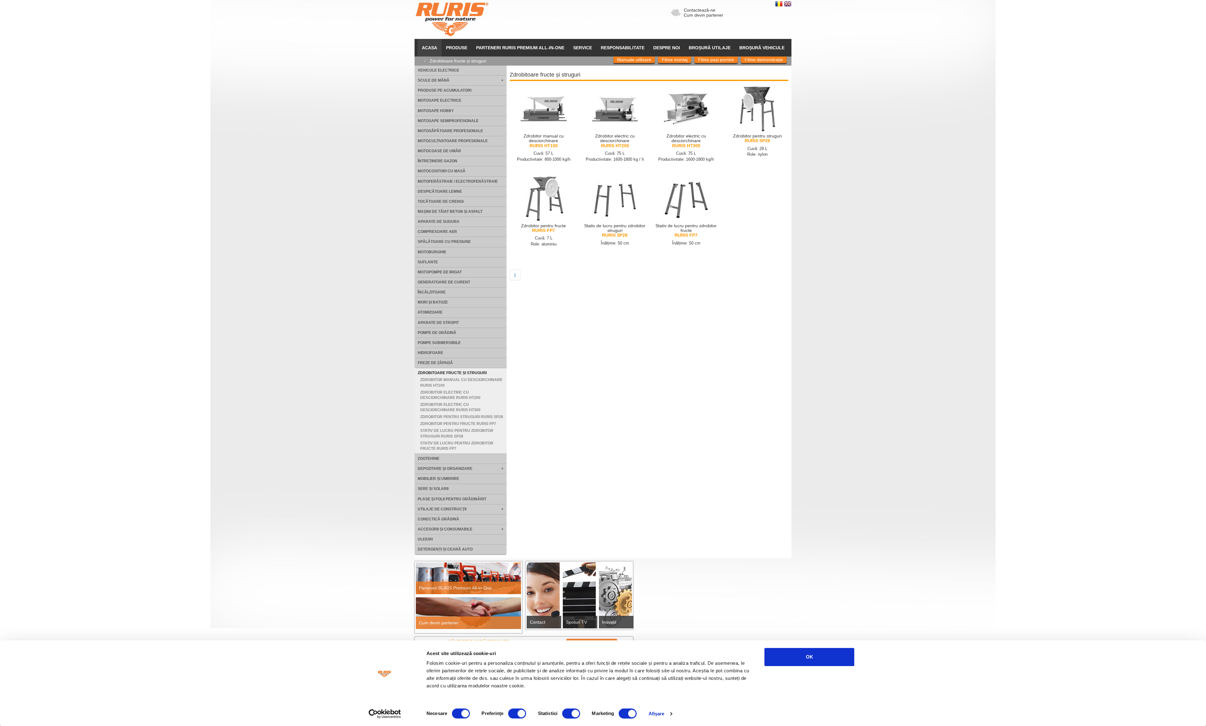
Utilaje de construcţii (442, 509)
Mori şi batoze (433, 302)
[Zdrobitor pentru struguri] (757, 108)
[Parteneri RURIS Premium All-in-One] (468, 578)
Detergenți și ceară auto (445, 549)
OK (809, 656)
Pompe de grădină (437, 333)
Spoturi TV (576, 622)
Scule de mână (433, 80)
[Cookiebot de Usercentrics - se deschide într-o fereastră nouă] (384, 713)
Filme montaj (674, 59)
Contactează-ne (699, 10)
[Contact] (543, 597)
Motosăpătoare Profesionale (450, 131)
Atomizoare (430, 312)
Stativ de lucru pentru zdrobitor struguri (614, 230)
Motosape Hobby (436, 111)
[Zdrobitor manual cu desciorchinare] (543, 108)
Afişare (657, 713)
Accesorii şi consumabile (445, 529)
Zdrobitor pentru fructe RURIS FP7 (458, 424)
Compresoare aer (437, 231)
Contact (537, 622)
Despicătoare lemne (440, 191)
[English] (787, 3)
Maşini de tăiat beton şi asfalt (450, 211)
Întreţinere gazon (437, 161)
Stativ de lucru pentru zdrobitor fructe (686, 230)
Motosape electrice (439, 100)
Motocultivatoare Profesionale (453, 141)
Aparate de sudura (438, 221)
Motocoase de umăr (439, 151)
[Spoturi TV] (579, 597)
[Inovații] (615, 597)
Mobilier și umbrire (438, 478)
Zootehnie (428, 458)
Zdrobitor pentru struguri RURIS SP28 (461, 417)
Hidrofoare (430, 353)
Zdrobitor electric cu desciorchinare (615, 140)
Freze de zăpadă (435, 363)
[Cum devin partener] (468, 613)
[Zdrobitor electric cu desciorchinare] (615, 108)
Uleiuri (425, 539)
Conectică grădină (438, 519)
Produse (456, 47)
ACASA (429, 47)
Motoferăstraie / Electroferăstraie (458, 181)
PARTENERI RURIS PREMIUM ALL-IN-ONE (520, 47)
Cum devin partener (703, 15)
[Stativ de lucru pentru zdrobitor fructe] (686, 198)
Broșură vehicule (762, 47)
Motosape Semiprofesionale (448, 121)
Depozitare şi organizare (445, 468)
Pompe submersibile (439, 343)
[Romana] (779, 3)
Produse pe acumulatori (444, 90)
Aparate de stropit (438, 322)
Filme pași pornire (716, 59)
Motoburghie (432, 252)
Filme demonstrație (764, 59)
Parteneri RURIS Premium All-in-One (455, 587)
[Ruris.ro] (421, 60)
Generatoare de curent (444, 282)
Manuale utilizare (634, 59)
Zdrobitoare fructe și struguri (452, 373)
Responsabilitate (622, 47)
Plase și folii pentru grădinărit (452, 499)
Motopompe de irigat (440, 272)
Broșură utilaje (710, 47)
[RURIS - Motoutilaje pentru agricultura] (452, 19)
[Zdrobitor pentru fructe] (543, 198)
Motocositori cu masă (441, 171)
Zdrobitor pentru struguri (757, 138)
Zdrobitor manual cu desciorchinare (544, 140)
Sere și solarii (433, 489)
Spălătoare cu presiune (444, 241)
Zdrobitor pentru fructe (543, 228)
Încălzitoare (432, 292)
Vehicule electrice (438, 70)
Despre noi (666, 47)
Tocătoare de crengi (441, 201)
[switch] (517, 713)
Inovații (609, 622)
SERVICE (582, 47)
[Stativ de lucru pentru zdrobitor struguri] (615, 198)
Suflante (428, 262)
